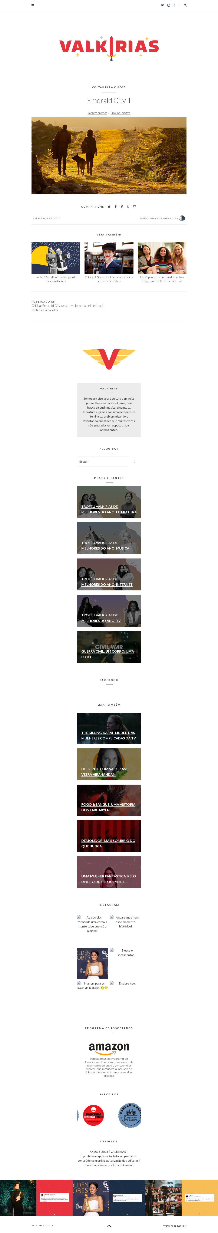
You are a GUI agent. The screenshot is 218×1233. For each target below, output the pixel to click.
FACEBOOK (109, 680)
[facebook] (115, 207)
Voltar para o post (109, 87)
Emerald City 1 (109, 100)
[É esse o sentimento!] (125, 963)
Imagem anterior (97, 113)
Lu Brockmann (122, 1165)
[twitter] (109, 207)
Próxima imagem (120, 113)
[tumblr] (128, 207)
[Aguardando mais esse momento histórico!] (125, 930)
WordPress (169, 1225)
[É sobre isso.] (125, 996)
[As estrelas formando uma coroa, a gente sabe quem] (92, 930)
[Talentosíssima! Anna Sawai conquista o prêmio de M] (92, 963)
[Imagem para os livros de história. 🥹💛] (92, 996)
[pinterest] (122, 207)
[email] (134, 207)
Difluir (182, 1225)
